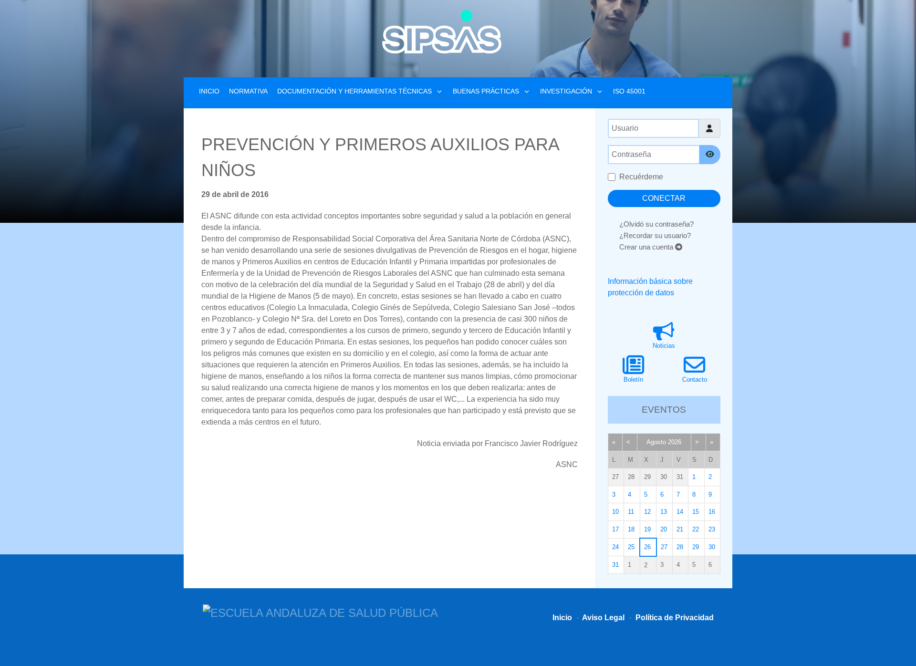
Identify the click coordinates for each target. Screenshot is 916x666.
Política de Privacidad (674, 618)
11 (631, 511)
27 (664, 547)
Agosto (656, 442)
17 (615, 529)
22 (695, 529)
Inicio (562, 618)
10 (615, 511)
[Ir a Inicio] (441, 31)
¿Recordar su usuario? (655, 235)
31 (615, 564)
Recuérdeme (641, 177)
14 (680, 511)
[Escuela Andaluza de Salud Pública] (320, 611)
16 (711, 511)
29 (695, 547)
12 (647, 511)
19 (647, 529)
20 (663, 529)
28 (680, 547)
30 (711, 547)
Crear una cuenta (647, 247)
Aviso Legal (603, 618)
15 (695, 511)
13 (663, 511)
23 (711, 529)
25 (631, 547)
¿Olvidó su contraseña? (656, 224)
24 (615, 547)
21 (680, 529)
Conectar (664, 198)
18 (631, 529)
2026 (674, 442)
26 (647, 547)
